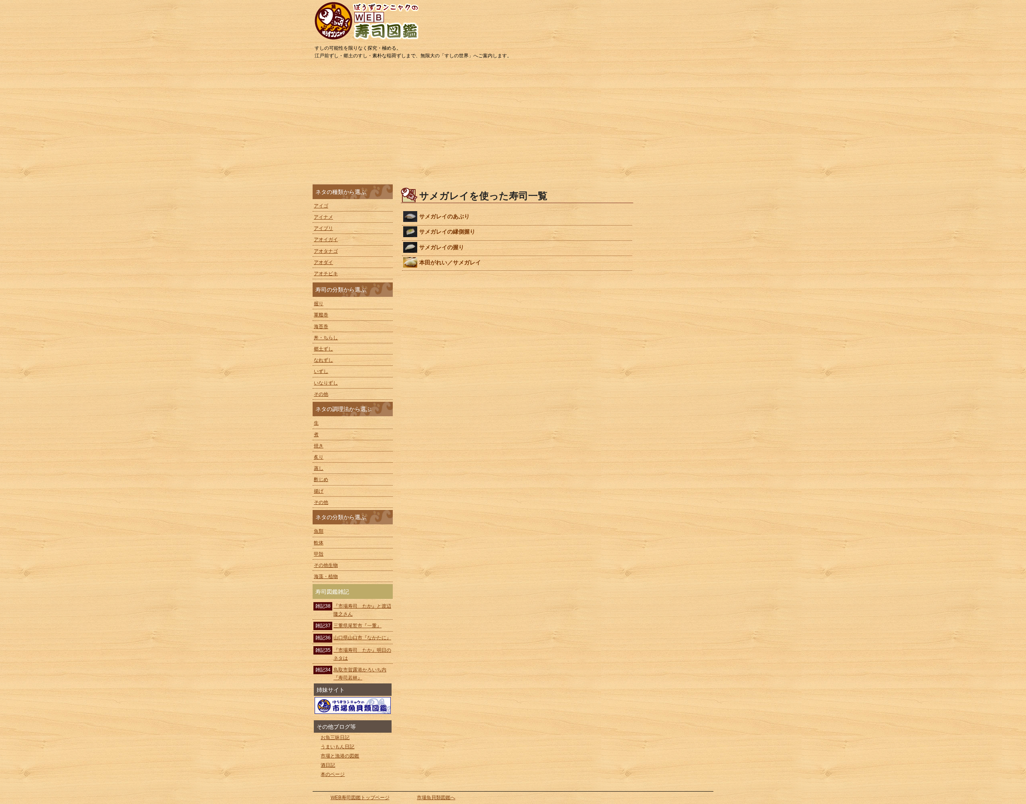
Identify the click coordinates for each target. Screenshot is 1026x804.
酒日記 (328, 765)
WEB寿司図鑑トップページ (360, 797)
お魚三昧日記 (335, 737)
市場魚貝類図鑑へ (436, 797)
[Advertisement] (513, 124)
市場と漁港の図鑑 (340, 756)
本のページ (333, 774)
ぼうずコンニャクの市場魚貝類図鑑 (353, 705)
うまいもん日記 (337, 747)
